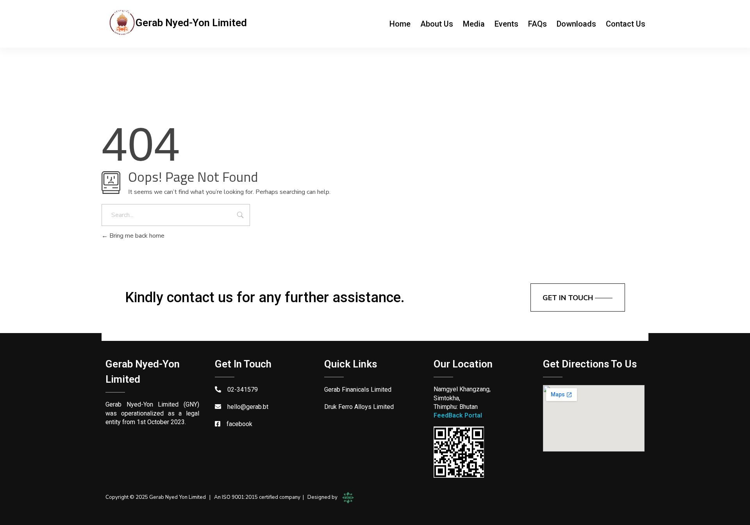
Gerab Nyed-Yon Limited (191, 23)
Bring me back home (136, 235)
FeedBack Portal (458, 415)
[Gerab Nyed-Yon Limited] (122, 22)
